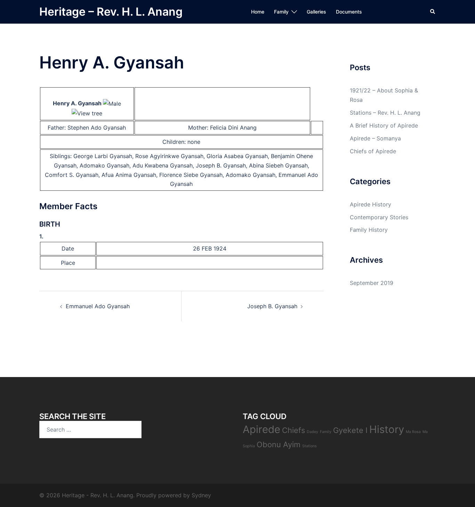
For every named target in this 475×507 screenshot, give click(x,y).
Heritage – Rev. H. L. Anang (111, 11)
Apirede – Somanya (375, 138)
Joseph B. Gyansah (221, 165)
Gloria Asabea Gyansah (237, 156)
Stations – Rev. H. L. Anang (385, 112)
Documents (349, 12)
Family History (369, 229)
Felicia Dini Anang (233, 127)
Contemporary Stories (379, 217)
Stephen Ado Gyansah (96, 127)
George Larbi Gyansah (102, 156)
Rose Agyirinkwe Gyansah (169, 156)
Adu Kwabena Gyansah (162, 165)
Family (281, 12)
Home (257, 12)
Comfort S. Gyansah (71, 174)
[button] (433, 12)
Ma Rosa (413, 432)
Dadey (312, 432)
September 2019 (371, 282)
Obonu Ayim (278, 444)
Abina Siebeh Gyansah (278, 165)
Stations (309, 446)
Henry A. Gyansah (77, 103)
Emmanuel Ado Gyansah (98, 306)
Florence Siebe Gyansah (191, 174)
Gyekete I (350, 430)
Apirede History (370, 204)
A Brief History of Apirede (384, 125)
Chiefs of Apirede (373, 151)
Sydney (201, 495)
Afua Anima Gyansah (129, 174)
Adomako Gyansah (104, 165)
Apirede (261, 429)
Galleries (316, 12)
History (386, 429)
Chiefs (293, 430)
